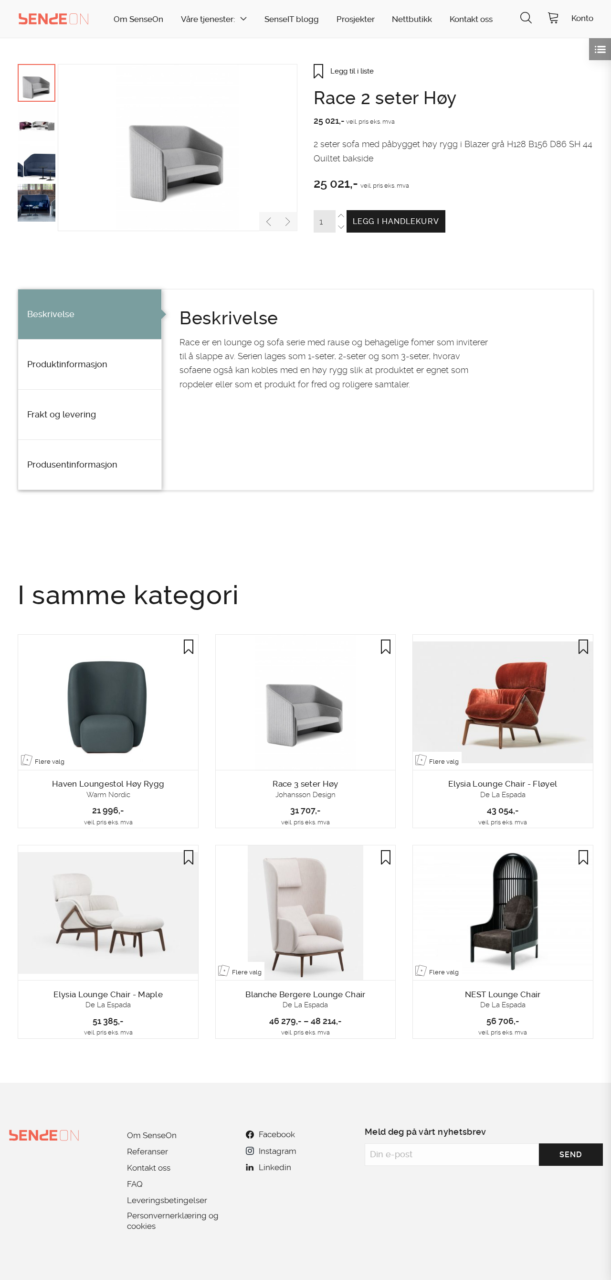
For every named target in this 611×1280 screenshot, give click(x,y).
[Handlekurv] (553, 19)
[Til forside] (53, 18)
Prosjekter (356, 19)
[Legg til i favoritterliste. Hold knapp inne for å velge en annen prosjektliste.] (188, 647)
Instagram (277, 1151)
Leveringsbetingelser (167, 1200)
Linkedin (275, 1167)
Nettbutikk (412, 19)
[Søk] (526, 19)
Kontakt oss (471, 19)
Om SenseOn (138, 19)
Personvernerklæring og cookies (173, 1221)
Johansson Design (305, 794)
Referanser (147, 1151)
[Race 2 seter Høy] (177, 147)
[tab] (89, 314)
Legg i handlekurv (396, 221)
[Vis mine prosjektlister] (600, 49)
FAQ (135, 1184)
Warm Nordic (108, 794)
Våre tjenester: (208, 19)
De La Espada (503, 794)
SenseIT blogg (291, 19)
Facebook (277, 1134)
